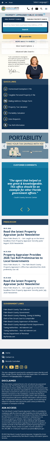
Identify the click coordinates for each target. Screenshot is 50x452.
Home (7, 353)
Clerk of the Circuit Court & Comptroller (19, 318)
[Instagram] (21, 367)
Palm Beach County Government (16, 312)
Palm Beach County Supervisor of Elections (20, 321)
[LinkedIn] (17, 367)
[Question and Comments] (36, 8)
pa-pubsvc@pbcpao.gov (36, 429)
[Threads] (25, 367)
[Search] (41, 8)
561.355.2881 (6, 429)
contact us (27, 376)
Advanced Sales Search (24, 52)
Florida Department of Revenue (16, 333)
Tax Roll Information (16, 125)
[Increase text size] (2, 2)
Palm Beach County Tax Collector (16, 309)
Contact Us (9, 357)
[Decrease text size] (6, 2)
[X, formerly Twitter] (6, 367)
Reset (11, 2)
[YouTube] (11, 367)
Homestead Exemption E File (20, 89)
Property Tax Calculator (17, 107)
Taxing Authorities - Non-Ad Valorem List (19, 330)
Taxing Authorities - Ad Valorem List (17, 327)
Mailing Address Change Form (20, 101)
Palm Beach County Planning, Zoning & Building (22, 315)
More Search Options (24, 46)
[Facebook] (3, 367)
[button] (46, 8)
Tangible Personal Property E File (21, 95)
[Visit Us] (32, 8)
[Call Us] (28, 8)
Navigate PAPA (17, 376)
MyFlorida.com (9, 336)
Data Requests (14, 119)
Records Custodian (12, 361)
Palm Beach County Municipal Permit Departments (23, 324)
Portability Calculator (16, 113)
